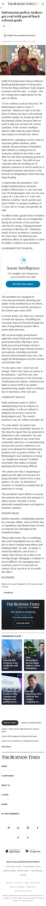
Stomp (23, 875)
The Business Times (31, 866)
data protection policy (23, 891)
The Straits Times (13, 866)
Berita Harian (23, 870)
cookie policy (31, 887)
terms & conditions (17, 887)
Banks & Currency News (31, 723)
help (26, 883)
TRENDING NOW (11, 636)
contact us (19, 883)
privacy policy (35, 883)
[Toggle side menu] (3, 4)
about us (9, 883)
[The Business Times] (21, 4)
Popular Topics (10, 723)
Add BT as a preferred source (21, 35)
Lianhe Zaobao (9, 870)
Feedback (8, 592)
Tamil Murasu (37, 870)
